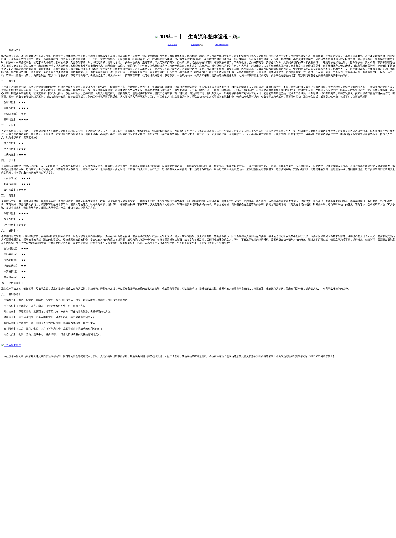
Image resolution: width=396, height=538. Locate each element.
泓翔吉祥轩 (172, 45)
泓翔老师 (195, 45)
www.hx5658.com (221, 45)
